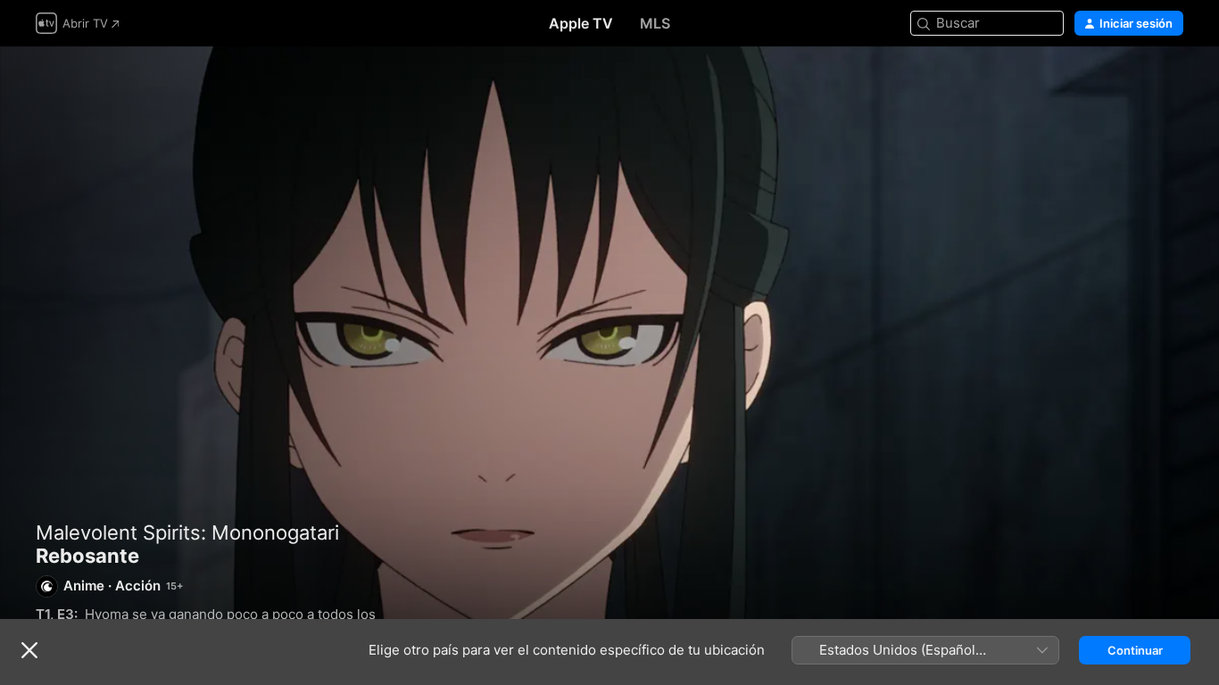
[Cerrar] (29, 650)
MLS (655, 23)
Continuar (1135, 650)
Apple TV (581, 23)
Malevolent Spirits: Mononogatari (187, 532)
